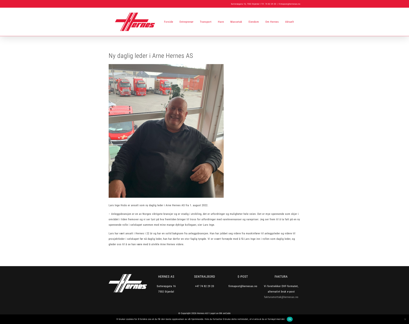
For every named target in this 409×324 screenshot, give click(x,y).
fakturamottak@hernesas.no (281, 297)
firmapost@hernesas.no (289, 4)
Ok (289, 319)
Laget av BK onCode (220, 313)
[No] (405, 319)
